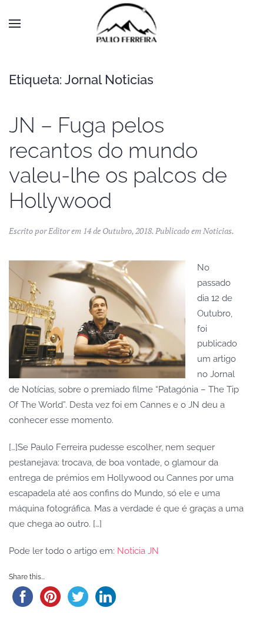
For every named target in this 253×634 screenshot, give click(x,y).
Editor (58, 230)
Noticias (217, 230)
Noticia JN (138, 551)
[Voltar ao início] (126, 23)
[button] (15, 23)
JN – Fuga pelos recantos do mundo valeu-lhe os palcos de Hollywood (118, 163)
